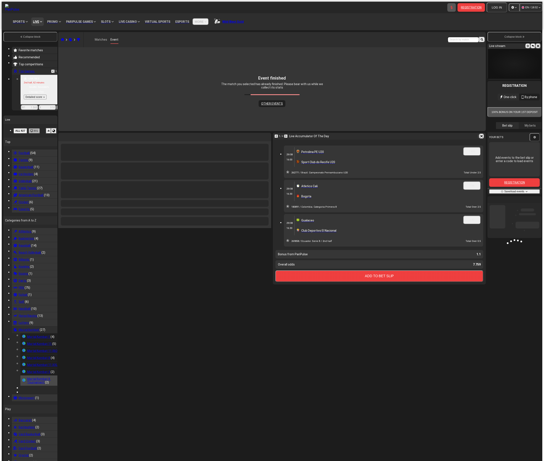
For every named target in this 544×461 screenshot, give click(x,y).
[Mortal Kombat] (70, 39)
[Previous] (53, 71)
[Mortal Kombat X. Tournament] (78, 39)
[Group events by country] (54, 131)
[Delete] (481, 136)
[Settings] (514, 7)
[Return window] (533, 46)
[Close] (538, 46)
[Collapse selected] (48, 131)
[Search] (482, 39)
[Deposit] (451, 7)
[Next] (286, 136)
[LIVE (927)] (62, 39)
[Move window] (527, 46)
